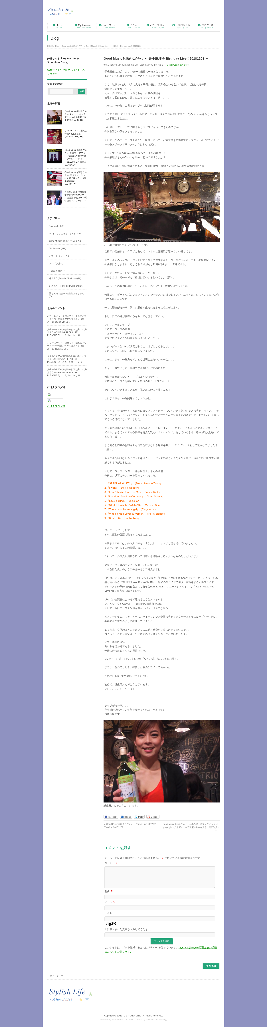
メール (109, 902)
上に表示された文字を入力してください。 (128, 929)
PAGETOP (211, 966)
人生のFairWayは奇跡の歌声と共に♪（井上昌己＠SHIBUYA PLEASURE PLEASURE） (67, 332)
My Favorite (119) (57, 248)
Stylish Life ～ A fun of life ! (129, 1015)
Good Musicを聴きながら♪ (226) (65, 241)
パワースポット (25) (59, 256)
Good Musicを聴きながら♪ (179, 65)
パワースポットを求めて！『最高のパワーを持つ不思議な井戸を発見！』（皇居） (66, 319)
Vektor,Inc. (151, 1019)
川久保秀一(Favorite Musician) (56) (66, 286)
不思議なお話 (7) (57, 271)
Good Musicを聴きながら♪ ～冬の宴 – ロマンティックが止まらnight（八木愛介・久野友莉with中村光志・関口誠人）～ (191, 827)
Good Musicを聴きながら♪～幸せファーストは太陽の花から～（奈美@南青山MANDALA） (75, 178)
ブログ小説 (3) (56, 263)
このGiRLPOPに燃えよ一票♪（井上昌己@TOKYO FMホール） (75, 133)
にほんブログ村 (56, 406)
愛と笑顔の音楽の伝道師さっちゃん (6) (66, 295)
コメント (111, 863)
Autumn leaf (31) (57, 226)
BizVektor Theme (134, 1019)
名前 (108, 891)
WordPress (117, 1019)
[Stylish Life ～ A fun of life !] (60, 13)
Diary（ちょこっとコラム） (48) (65, 233)
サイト (108, 913)
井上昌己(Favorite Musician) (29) (65, 278)
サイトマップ (56, 976)
